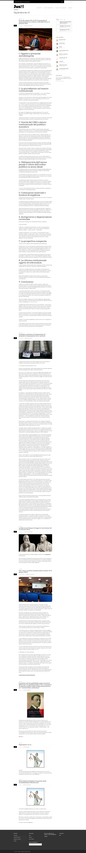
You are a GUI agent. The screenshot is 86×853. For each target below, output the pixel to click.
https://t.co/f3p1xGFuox (60, 77)
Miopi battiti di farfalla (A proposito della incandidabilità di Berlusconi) (32, 781)
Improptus (39, 7)
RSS (71, 1)
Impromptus (15, 835)
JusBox (19, 851)
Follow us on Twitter (65, 1)
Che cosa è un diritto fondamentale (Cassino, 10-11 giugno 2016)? (35, 571)
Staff (60, 835)
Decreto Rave (47, 554)
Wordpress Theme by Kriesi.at (25, 851)
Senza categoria (21, 574)
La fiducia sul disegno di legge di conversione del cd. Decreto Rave (35, 528)
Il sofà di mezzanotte (17, 837)
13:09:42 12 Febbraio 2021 (60, 81)
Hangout (70, 7)
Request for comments (60, 7)
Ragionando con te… (26, 744)
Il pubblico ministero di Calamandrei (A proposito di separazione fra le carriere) (32, 335)
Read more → (37, 562)
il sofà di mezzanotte (48, 7)
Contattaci (45, 836)
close (62, 1)
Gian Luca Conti (28, 25)
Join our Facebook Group (68, 1)
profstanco (21, 25)
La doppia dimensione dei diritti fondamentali (27, 675)
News (20, 690)
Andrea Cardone (27, 690)
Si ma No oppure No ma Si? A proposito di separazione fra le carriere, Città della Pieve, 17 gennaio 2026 (34, 22)
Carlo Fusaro (26, 747)
